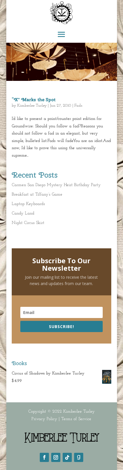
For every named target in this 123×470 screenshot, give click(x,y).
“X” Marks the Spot (33, 100)
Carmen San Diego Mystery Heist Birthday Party (56, 185)
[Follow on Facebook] (44, 457)
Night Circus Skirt (28, 223)
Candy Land (23, 213)
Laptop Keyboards (28, 204)
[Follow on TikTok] (67, 457)
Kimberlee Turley (32, 106)
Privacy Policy (44, 419)
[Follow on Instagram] (55, 457)
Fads (78, 106)
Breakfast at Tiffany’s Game (37, 194)
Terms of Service (76, 419)
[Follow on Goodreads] (78, 457)
